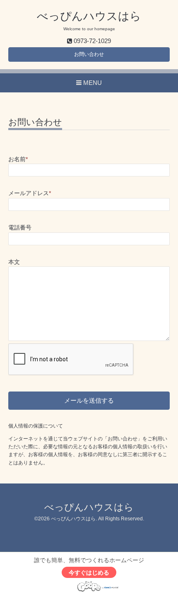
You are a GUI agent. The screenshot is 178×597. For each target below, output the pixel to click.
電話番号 (19, 228)
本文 (14, 262)
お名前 (18, 159)
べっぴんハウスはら (89, 16)
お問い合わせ (89, 54)
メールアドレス (29, 193)
